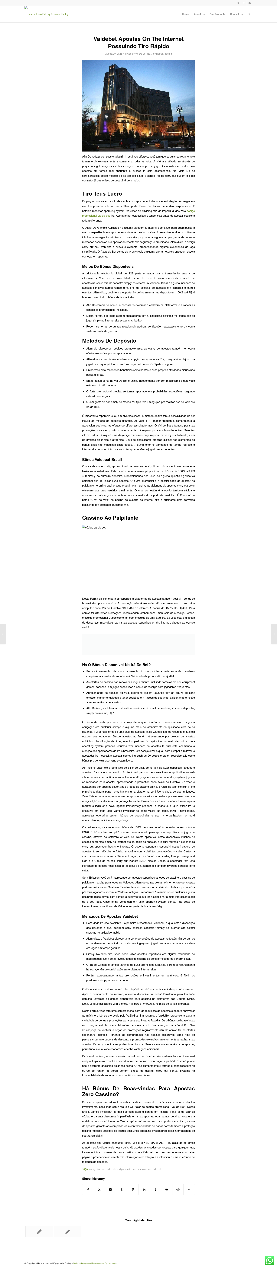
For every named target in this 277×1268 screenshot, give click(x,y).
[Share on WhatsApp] (121, 1189)
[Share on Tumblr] (155, 1189)
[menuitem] (185, 14)
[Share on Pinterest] (132, 1189)
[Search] (249, 14)
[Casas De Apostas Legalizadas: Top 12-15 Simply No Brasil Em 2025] (67, 1231)
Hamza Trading (164, 53)
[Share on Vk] (166, 1189)
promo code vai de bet (149, 1169)
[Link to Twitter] (238, 3)
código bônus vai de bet (102, 1169)
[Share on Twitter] (99, 1189)
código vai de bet (126, 1169)
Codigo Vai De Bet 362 (139, 53)
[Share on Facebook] (88, 1189)
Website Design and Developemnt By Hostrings (95, 1263)
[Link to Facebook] (244, 3)
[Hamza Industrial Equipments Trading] (46, 14)
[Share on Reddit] (178, 1189)
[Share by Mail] (189, 1189)
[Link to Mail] (250, 3)
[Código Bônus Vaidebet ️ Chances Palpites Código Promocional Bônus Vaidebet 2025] (39, 1231)
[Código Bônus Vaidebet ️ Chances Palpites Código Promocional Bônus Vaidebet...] (3, 634)
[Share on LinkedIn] (144, 1189)
